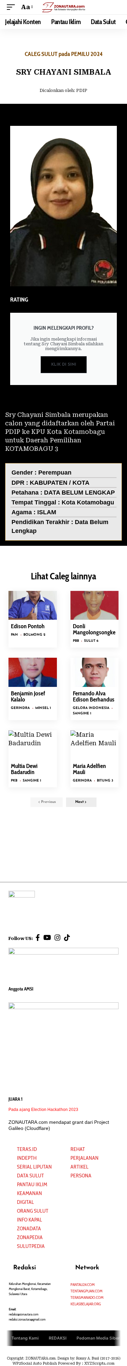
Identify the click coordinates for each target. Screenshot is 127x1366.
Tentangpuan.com (86, 1290)
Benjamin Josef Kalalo (28, 696)
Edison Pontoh (28, 626)
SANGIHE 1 (82, 713)
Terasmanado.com (87, 1297)
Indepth (27, 1158)
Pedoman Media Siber (98, 1337)
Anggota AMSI (20, 989)
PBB (76, 641)
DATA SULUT (30, 1175)
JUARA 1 (15, 1099)
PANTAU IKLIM (32, 1184)
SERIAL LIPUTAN (34, 1166)
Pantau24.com (82, 1284)
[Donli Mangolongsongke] (94, 605)
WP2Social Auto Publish (35, 1363)
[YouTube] (47, 937)
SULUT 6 (91, 641)
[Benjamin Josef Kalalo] (32, 672)
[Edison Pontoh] (32, 605)
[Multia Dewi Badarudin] (32, 744)
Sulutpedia (31, 1246)
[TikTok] (67, 937)
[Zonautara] (63, 7)
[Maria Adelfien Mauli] (94, 744)
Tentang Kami (25, 1337)
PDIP (81, 90)
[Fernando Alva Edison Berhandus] (94, 672)
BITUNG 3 (105, 781)
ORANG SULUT (32, 1211)
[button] (12, 7)
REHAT (77, 1149)
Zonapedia (30, 1237)
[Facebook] (38, 937)
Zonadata (29, 1228)
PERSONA (80, 1175)
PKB (14, 781)
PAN (14, 635)
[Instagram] (57, 937)
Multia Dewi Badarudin (24, 769)
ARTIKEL (79, 1166)
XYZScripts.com (99, 1363)
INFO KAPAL (29, 1219)
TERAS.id (27, 1149)
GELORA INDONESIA (91, 708)
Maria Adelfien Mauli (89, 769)
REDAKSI (57, 1337)
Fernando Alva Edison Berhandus (93, 696)
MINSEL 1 (43, 708)
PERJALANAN (84, 1158)
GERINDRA (20, 708)
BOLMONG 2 (34, 635)
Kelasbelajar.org (85, 1303)
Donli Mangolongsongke (94, 629)
